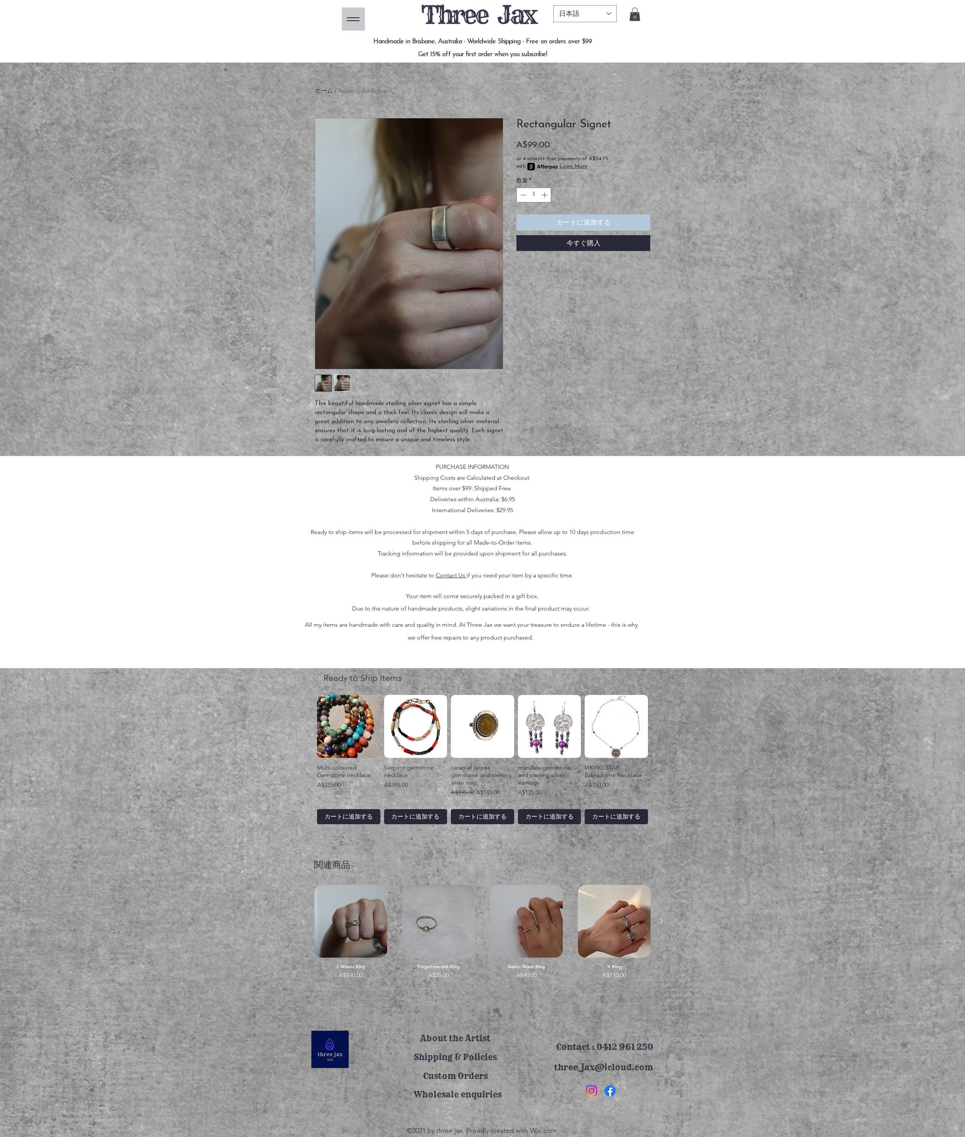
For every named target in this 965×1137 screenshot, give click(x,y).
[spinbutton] (534, 195)
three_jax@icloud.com (603, 1067)
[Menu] (353, 19)
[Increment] (545, 195)
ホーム (324, 90)
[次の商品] (658, 726)
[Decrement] (523, 195)
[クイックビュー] (350, 921)
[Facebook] (610, 1090)
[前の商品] (306, 726)
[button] (634, 14)
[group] (482, 760)
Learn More (573, 166)
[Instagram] (591, 1090)
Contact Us (451, 575)
